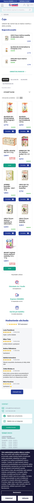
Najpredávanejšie (8, 83)
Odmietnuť (9, 498)
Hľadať (30, 10)
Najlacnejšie (14, 79)
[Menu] (2, 5)
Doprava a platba (24, 1)
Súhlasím (25, 498)
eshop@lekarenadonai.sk (12, 408)
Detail (9, 165)
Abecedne (5, 79)
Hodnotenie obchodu (17, 320)
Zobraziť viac (17, 392)
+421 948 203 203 (10, 411)
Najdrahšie (24, 79)
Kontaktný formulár (11, 427)
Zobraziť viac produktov (17, 71)
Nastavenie (17, 492)
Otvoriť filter (9, 92)
